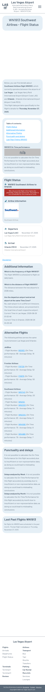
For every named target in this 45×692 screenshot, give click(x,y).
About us (39, 687)
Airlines (26, 647)
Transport (27, 650)
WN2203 (22, 405)
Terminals (6, 666)
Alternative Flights (14, 133)
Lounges (26, 679)
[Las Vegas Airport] (5, 7)
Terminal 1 (6, 670)
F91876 (21, 376)
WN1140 (21, 392)
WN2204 (22, 415)
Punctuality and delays (15, 136)
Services (26, 676)
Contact (32, 687)
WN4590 (22, 424)
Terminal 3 (6, 673)
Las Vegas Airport (22, 2)
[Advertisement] (22, 55)
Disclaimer (26, 687)
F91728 (21, 366)
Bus (24, 653)
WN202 (21, 402)
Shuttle (26, 660)
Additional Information (15, 130)
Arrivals (5, 650)
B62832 (21, 350)
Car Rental (27, 670)
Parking (26, 666)
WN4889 (21, 434)
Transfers (27, 663)
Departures (7, 653)
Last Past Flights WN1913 (16, 139)
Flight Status (11, 127)
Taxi (24, 657)
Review (5, 676)
